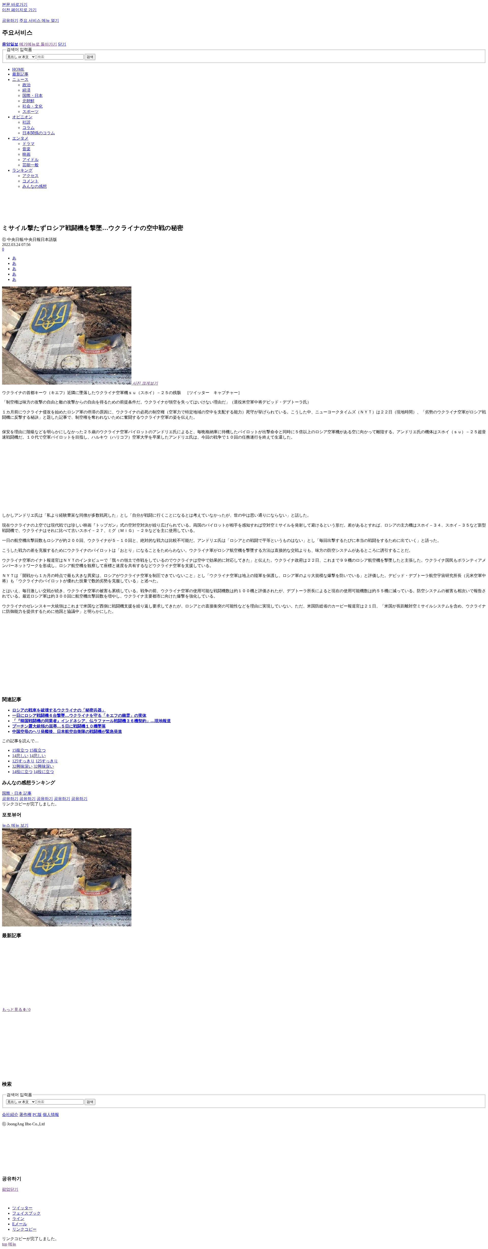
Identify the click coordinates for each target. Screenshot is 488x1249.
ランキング (22, 170)
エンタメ (20, 138)
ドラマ (28, 143)
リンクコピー (24, 1229)
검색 (90, 57)
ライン (18, 1218)
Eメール (19, 1224)
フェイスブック (26, 1213)
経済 (26, 90)
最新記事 (20, 74)
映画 (26, 154)
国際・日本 (32, 95)
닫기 (62, 44)
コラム (28, 127)
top (4, 1244)
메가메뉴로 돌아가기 (38, 44)
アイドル (30, 159)
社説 (26, 122)
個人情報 (51, 1114)
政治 (26, 85)
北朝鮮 (28, 101)
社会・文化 (32, 106)
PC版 (37, 1114)
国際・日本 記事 (17, 793)
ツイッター (22, 1208)
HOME (18, 69)
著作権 (25, 1114)
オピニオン (22, 117)
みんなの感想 (34, 186)
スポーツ (30, 111)
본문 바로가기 (14, 4)
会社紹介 (10, 1114)
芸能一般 (30, 165)
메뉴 (12, 1244)
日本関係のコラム (38, 133)
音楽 (26, 149)
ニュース (20, 79)
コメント (30, 181)
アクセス (30, 175)
